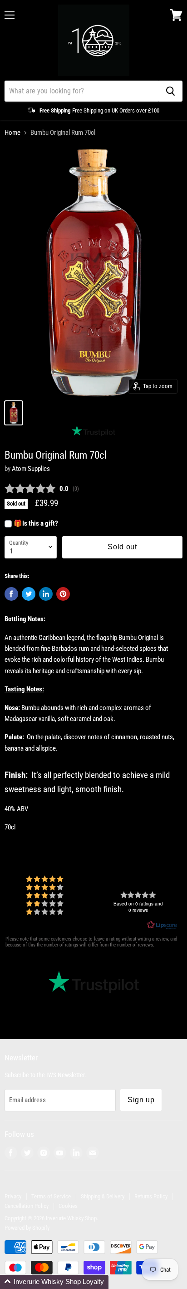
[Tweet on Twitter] (28, 594)
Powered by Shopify (27, 1227)
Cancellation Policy (27, 1205)
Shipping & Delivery (102, 1196)
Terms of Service (51, 1196)
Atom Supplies (31, 469)
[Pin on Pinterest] (63, 594)
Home (12, 133)
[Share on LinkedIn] (46, 594)
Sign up (141, 1100)
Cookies (68, 1205)
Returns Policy (150, 1196)
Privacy (13, 1196)
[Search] (170, 91)
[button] (54, 1282)
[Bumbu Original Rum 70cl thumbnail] (13, 413)
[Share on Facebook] (11, 594)
